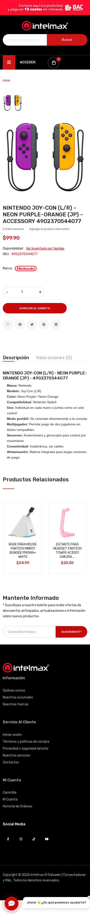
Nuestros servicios (16, 755)
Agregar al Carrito (34, 308)
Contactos (11, 762)
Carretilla (9, 792)
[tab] (12, 102)
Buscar (67, 40)
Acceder (28, 62)
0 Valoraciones (13, 229)
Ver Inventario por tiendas (45, 248)
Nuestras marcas (15, 704)
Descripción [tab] (16, 357)
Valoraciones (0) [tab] (54, 357)
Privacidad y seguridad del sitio (25, 748)
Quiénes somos (14, 690)
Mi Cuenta (10, 799)
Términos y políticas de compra (26, 742)
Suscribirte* (71, 631)
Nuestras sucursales (18, 697)
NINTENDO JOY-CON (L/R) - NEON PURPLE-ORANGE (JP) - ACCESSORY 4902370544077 (43, 214)
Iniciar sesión (12, 735)
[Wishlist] (8, 324)
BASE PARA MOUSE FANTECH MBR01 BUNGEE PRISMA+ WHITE (23, 550)
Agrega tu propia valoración (49, 229)
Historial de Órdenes (17, 806)
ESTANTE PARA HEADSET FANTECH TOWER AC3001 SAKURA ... (67, 550)
